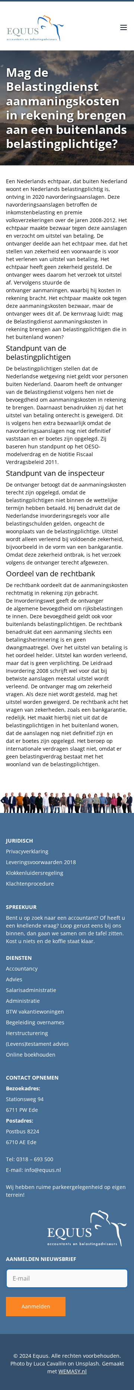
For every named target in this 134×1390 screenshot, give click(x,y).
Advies (14, 979)
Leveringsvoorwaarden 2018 (41, 862)
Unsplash (87, 1363)
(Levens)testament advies (37, 1043)
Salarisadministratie (31, 990)
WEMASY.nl (72, 1371)
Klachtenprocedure (30, 883)
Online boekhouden (30, 1054)
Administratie (23, 1000)
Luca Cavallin (50, 1363)
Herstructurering (27, 1033)
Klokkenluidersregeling (34, 872)
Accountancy (22, 968)
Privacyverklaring (27, 851)
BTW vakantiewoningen (35, 1011)
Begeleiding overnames (35, 1022)
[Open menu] (123, 28)
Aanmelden (36, 1306)
